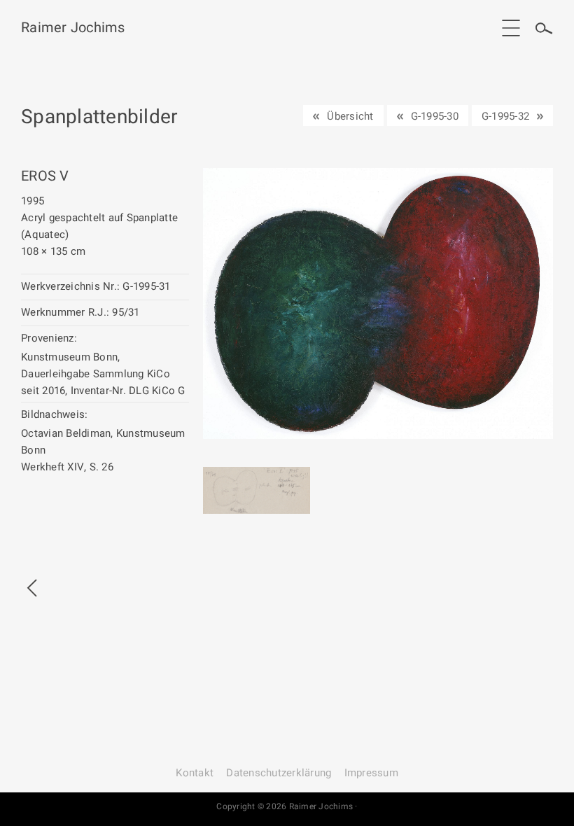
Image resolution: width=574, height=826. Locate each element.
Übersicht (350, 116)
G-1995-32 (505, 116)
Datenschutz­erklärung (278, 772)
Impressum (371, 772)
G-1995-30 (434, 116)
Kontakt (195, 772)
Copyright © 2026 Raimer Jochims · (286, 806)
